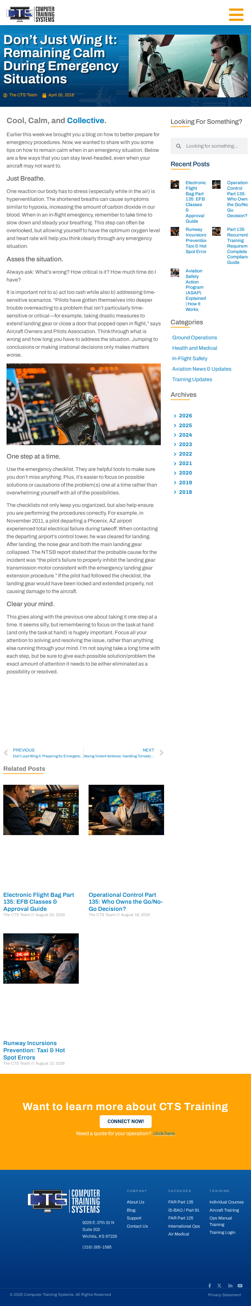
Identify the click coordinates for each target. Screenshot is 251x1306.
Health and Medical (194, 348)
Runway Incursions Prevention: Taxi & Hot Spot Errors (34, 1050)
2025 (185, 425)
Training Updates (192, 379)
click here (164, 1133)
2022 (185, 454)
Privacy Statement (224, 1295)
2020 (185, 473)
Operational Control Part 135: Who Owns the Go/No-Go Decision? (126, 902)
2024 (185, 435)
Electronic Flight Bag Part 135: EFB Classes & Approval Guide (38, 902)
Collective (85, 120)
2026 (185, 415)
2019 (185, 482)
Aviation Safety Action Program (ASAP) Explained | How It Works (196, 290)
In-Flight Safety (190, 358)
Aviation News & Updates (201, 369)
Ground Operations (194, 337)
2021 (185, 463)
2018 (185, 492)
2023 (185, 444)
